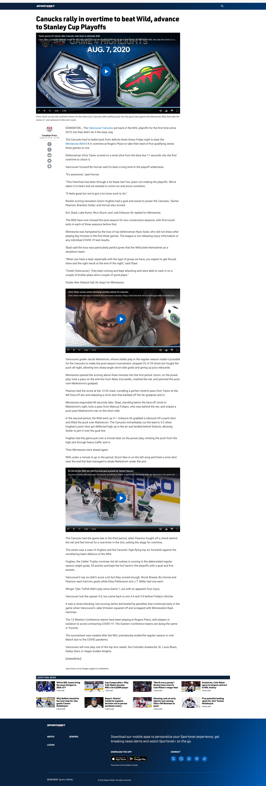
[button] (222, 6)
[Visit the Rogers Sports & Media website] (60, 780)
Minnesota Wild (75, 143)
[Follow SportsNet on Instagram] (197, 758)
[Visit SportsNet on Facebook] (189, 758)
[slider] (108, 107)
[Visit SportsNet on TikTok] (204, 758)
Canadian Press (49, 135)
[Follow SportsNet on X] (173, 758)
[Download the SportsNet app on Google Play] (137, 758)
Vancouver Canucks (101, 128)
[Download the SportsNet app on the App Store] (119, 758)
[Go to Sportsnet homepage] (46, 6)
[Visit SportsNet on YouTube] (181, 758)
